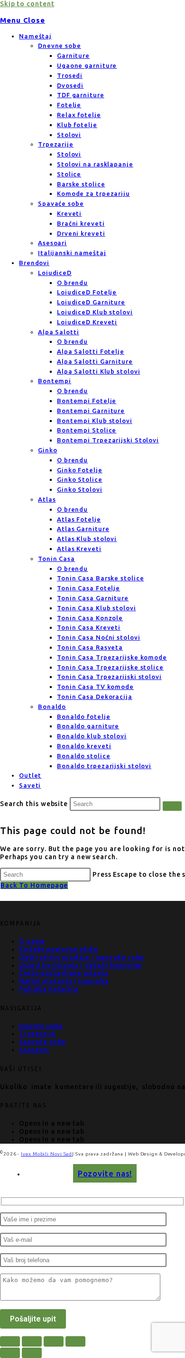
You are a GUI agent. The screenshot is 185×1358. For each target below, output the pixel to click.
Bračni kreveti (81, 223)
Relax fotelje (79, 114)
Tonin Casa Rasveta (90, 647)
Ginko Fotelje (79, 470)
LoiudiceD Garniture (91, 302)
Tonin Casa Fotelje (88, 588)
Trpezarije (56, 144)
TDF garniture (80, 95)
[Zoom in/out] (10, 1341)
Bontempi (54, 380)
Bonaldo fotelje (84, 716)
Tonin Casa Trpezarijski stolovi (109, 676)
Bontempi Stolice (86, 430)
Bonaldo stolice (84, 755)
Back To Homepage (34, 885)
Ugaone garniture (87, 65)
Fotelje (69, 104)
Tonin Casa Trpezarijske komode (112, 657)
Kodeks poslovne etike (58, 949)
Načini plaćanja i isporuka (64, 981)
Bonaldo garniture (88, 726)
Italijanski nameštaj (72, 252)
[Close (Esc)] (75, 1341)
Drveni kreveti (81, 233)
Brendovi (34, 262)
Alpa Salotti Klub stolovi (98, 371)
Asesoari (52, 242)
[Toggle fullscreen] (32, 1341)
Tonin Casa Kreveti (88, 627)
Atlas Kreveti (79, 548)
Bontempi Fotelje (86, 400)
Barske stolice (81, 184)
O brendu (72, 282)
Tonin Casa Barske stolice (100, 578)
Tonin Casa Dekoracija (94, 696)
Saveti (30, 785)
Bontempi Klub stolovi (94, 420)
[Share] (54, 1341)
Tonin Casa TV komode (95, 686)
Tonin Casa (56, 558)
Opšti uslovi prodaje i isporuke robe (81, 957)
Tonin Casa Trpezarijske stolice (110, 667)
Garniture (73, 55)
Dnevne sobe (59, 45)
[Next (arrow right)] (32, 1353)
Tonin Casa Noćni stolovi (98, 637)
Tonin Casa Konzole (90, 618)
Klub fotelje (77, 124)
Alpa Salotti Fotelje (90, 351)
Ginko (47, 450)
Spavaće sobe (61, 203)
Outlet (30, 775)
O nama (32, 941)
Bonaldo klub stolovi (92, 736)
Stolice (69, 174)
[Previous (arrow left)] (10, 1353)
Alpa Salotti (58, 332)
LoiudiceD (55, 272)
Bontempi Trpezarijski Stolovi (108, 440)
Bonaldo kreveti (84, 746)
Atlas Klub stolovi (87, 538)
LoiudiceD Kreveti (87, 322)
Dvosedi (70, 85)
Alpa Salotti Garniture (95, 361)
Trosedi (70, 75)
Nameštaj (35, 36)
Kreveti (69, 213)
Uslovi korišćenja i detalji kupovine (80, 965)
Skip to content (27, 4)
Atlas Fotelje (79, 519)
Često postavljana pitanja (64, 973)
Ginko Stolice (79, 479)
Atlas (47, 499)
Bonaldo (52, 706)
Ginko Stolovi (79, 489)
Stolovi (69, 134)
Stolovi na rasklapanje (95, 164)
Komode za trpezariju (93, 193)
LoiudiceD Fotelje (87, 292)
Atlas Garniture (83, 528)
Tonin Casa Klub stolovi (96, 608)
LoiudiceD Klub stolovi (95, 312)
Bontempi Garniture (91, 410)
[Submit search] (172, 806)
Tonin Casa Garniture (93, 598)
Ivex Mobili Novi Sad (46, 1153)
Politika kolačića (48, 989)
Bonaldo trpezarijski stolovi (104, 765)
